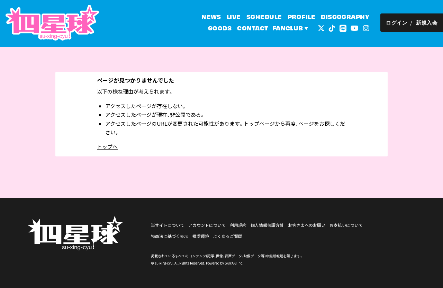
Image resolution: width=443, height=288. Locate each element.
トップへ (107, 146)
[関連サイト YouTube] (355, 27)
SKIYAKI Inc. (234, 263)
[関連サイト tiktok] (332, 27)
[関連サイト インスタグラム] (366, 27)
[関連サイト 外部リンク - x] (321, 27)
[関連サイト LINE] (343, 27)
